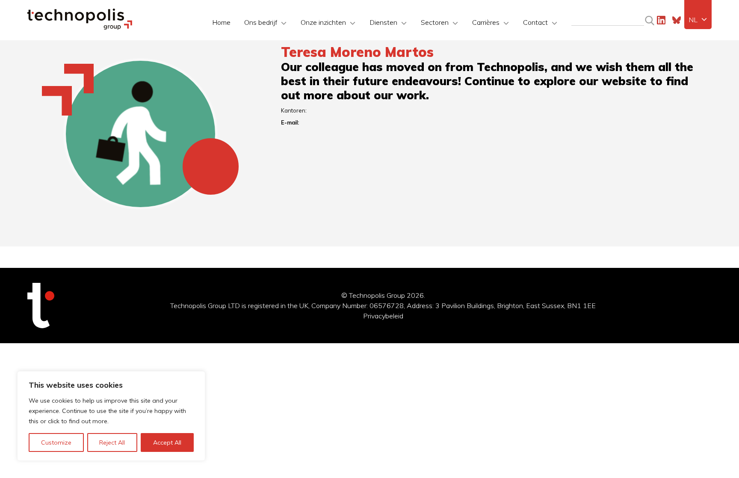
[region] (111, 416)
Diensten (383, 22)
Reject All (112, 442)
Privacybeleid (383, 316)
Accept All (167, 442)
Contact (535, 22)
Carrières (486, 22)
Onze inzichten (323, 22)
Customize (56, 442)
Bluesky (676, 20)
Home (221, 22)
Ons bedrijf (260, 22)
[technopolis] (79, 27)
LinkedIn (661, 20)
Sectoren (435, 22)
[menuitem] (698, 20)
